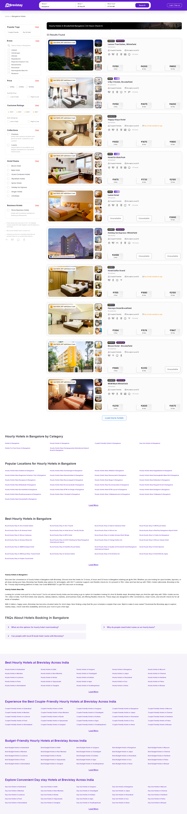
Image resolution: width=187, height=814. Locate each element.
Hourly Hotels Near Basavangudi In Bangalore (66, 480)
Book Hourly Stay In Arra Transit (61, 526)
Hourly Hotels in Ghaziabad (122, 677)
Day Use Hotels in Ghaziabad (122, 795)
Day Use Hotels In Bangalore (150, 443)
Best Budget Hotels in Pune (15, 760)
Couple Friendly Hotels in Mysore (160, 708)
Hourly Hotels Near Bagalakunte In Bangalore (156, 470)
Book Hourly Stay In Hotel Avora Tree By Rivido (67, 530)
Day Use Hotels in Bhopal (157, 803)
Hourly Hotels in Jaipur (120, 673)
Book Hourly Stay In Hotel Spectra (152, 547)
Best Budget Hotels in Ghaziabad (124, 756)
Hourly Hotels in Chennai (157, 673)
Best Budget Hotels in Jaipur (122, 752)
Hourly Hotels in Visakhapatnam (88, 685)
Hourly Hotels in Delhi (48, 669)
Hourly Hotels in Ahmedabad (15, 685)
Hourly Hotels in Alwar (120, 685)
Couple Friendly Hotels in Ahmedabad (18, 724)
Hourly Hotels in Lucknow (14, 677)
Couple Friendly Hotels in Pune (16, 721)
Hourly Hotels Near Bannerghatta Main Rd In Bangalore (159, 475)
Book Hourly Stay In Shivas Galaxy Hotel (154, 540)
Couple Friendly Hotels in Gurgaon (89, 708)
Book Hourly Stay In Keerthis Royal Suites (65, 547)
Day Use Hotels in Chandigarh (87, 791)
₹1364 (116, 331)
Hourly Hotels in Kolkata (85, 677)
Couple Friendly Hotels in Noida (52, 716)
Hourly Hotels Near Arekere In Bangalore (19, 470)
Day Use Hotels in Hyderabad (15, 787)
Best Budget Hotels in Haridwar (159, 756)
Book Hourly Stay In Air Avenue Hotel (18, 530)
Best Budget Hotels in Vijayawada (53, 760)
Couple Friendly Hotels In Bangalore (108, 443)
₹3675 (144, 105)
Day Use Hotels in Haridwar (157, 795)
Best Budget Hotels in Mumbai (16, 752)
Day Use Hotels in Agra (85, 799)
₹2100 (173, 180)
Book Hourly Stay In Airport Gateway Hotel (110, 526)
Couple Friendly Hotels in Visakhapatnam (91, 724)
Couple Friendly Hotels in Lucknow (17, 716)
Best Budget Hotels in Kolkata (87, 756)
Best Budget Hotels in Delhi (50, 747)
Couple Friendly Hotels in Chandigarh (90, 712)
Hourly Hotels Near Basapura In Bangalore (20, 480)
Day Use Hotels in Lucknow (15, 795)
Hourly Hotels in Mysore (156, 669)
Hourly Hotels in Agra (84, 681)
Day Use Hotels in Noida (49, 795)
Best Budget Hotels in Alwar (122, 764)
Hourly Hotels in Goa (119, 681)
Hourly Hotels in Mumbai (14, 673)
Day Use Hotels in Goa (120, 799)
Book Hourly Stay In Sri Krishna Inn (107, 554)
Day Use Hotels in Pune (13, 799)
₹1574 (144, 331)
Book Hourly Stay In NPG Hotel (61, 535)
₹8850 (173, 67)
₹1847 (173, 331)
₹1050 (115, 143)
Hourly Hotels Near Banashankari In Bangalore (66, 475)
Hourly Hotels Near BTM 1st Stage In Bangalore (67, 489)
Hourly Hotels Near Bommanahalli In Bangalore (67, 485)
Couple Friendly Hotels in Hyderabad (18, 708)
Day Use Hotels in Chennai (157, 791)
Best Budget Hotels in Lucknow (16, 756)
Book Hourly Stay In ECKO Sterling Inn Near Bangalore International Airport (69, 541)
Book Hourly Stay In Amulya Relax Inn (18, 540)
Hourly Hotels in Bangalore (122, 669)
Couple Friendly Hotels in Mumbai (17, 712)
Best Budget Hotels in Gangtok (52, 764)
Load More (93, 505)
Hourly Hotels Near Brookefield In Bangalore (21, 489)
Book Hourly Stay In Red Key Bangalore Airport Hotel (158, 530)
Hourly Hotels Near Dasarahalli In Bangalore (21, 499)
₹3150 (116, 67)
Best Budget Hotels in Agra (86, 760)
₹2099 (115, 256)
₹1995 (115, 369)
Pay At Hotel (27, 32)
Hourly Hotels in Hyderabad (15, 669)
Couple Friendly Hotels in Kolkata (88, 716)
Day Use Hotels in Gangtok (50, 803)
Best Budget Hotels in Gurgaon (88, 747)
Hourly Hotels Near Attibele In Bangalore (109, 470)
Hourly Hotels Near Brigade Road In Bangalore (156, 485)
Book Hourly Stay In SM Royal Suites (153, 526)
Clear (37, 27)
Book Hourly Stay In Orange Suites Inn (108, 540)
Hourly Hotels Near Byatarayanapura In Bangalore (23, 494)
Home (7, 16)
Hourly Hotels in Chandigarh (87, 673)
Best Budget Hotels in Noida (51, 756)
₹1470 (144, 143)
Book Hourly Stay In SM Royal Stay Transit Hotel (22, 554)
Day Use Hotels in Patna (156, 799)
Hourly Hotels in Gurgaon (86, 669)
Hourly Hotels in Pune (13, 681)
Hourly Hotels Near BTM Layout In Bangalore (111, 489)
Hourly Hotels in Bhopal (156, 685)
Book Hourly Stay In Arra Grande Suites (19, 526)
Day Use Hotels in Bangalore (122, 787)
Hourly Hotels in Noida (49, 677)
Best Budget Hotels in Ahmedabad (17, 764)
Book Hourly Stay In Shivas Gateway (18, 535)
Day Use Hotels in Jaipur (121, 791)
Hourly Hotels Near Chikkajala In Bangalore (155, 494)
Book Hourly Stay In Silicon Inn (106, 530)
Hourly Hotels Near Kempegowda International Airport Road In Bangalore (69, 449)
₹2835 (144, 407)
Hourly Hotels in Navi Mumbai (51, 673)
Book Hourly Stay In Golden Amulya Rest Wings (112, 535)
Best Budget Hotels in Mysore (158, 747)
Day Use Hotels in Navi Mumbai (52, 791)
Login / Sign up (174, 5)
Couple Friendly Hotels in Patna (159, 721)
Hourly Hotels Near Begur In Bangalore (109, 480)
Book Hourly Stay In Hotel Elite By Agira (154, 554)
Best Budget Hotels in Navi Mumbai (53, 752)
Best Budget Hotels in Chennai (159, 752)
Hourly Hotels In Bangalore (59, 443)
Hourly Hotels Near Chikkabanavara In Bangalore (112, 494)
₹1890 (173, 143)
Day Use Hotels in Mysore (157, 787)
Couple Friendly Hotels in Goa (123, 721)
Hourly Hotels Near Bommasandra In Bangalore (112, 485)
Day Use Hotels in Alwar (121, 803)
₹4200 (144, 67)
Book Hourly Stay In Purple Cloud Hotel (19, 558)
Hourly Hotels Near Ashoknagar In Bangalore (66, 470)
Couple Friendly (13, 32)
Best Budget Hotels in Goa (121, 760)
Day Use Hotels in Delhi (49, 787)
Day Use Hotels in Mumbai (14, 791)
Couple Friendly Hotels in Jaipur (123, 712)
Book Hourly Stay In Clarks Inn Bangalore (154, 535)
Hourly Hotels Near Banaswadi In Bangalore (110, 475)
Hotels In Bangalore (12, 443)
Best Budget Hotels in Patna (158, 760)
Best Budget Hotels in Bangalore (124, 747)
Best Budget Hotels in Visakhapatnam (90, 764)
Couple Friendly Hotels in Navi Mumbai (55, 712)
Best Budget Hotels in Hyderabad (17, 747)
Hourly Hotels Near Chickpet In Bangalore (65, 494)
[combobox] (57, 6)
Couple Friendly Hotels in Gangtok (53, 724)
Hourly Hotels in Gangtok (50, 685)
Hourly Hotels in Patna (156, 681)
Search (142, 5)
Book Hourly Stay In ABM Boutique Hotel (19, 547)
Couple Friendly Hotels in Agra (87, 721)
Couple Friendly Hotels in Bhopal (159, 724)
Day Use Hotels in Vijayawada (51, 799)
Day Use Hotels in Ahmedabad (16, 803)
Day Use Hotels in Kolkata (86, 795)
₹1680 (144, 293)
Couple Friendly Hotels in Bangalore (125, 708)
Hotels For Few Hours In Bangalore (17, 448)
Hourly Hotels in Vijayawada (51, 681)
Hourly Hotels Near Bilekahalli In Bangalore (20, 485)
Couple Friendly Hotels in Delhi (52, 708)
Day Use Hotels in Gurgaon (86, 787)
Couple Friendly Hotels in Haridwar (160, 716)
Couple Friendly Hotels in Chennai (160, 712)
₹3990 (172, 218)
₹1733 (144, 180)
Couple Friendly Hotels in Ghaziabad (125, 716)
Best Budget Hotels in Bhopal (158, 764)
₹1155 (115, 293)
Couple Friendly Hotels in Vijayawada (54, 721)
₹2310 (144, 369)
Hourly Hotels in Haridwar (157, 677)
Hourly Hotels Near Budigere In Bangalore (155, 489)
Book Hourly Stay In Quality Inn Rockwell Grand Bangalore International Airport (116, 548)
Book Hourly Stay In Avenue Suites (62, 554)
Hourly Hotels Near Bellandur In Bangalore (155, 480)
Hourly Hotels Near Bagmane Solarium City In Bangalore (25, 475)
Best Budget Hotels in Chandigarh (89, 752)
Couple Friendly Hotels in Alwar (123, 724)
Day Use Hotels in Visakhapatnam (89, 803)
